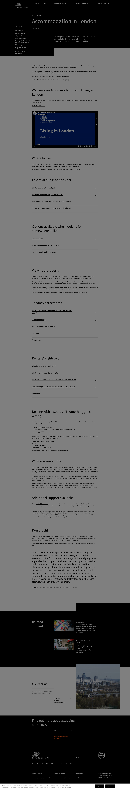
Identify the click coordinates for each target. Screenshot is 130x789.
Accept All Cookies (110, 786)
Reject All (99, 786)
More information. (67, 787)
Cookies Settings (89, 786)
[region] (65, 786)
